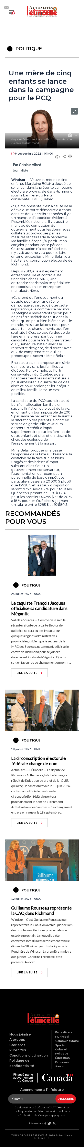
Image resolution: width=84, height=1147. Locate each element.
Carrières (17, 1045)
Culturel (61, 1049)
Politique (61, 1053)
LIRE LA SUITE (27, 673)
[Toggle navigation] (12, 12)
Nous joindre (20, 1034)
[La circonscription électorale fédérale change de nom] (42, 710)
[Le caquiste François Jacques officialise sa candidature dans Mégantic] (42, 555)
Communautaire (67, 1040)
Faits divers (63, 1032)
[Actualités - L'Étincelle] (42, 1013)
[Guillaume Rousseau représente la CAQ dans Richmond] (42, 859)
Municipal (62, 1036)
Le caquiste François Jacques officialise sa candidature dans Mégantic (39, 608)
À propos (17, 1040)
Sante (59, 1066)
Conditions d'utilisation (28, 1055)
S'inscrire (65, 1099)
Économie (62, 1062)
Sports (60, 1045)
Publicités (17, 1050)
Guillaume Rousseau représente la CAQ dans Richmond (41, 910)
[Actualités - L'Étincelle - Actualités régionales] (42, 11)
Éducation (62, 1057)
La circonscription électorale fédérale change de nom (38, 761)
